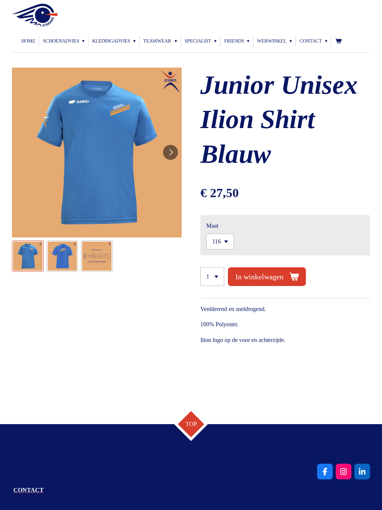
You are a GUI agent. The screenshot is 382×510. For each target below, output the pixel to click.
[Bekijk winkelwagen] (338, 41)
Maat (212, 226)
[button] (28, 256)
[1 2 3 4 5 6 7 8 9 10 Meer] (212, 276)
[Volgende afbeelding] (170, 152)
